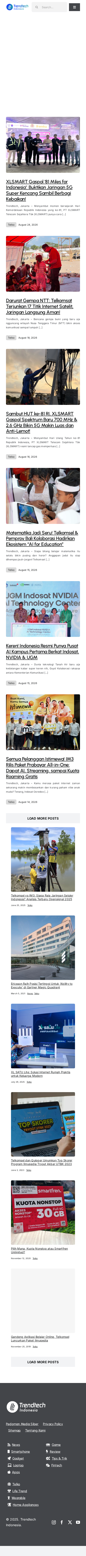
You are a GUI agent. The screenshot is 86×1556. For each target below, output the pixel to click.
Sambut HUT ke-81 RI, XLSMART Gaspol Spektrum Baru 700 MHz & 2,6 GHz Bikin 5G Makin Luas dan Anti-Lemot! (41, 422)
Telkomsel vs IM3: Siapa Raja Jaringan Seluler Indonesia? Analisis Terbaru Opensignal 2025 (42, 897)
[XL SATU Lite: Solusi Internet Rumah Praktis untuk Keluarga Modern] (43, 1006)
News (30, 993)
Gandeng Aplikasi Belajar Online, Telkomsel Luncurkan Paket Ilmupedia (40, 1338)
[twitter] (70, 1522)
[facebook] (62, 1522)
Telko (11, 224)
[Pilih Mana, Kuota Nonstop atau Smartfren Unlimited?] (43, 1183)
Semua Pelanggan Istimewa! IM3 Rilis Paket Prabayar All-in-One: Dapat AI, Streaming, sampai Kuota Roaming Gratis (42, 767)
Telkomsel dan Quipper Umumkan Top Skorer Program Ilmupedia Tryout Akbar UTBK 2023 (41, 1162)
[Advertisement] (43, 59)
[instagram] (54, 1522)
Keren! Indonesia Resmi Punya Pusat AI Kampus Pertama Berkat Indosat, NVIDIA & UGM (42, 651)
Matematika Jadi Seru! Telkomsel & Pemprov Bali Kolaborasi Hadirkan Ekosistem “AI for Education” (42, 538)
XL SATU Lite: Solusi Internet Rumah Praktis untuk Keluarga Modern (40, 1073)
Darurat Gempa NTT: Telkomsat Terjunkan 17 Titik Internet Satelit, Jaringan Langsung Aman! (39, 306)
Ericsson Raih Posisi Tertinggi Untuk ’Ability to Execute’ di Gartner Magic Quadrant (42, 985)
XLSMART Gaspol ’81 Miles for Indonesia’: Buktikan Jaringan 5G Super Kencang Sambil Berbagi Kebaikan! (39, 190)
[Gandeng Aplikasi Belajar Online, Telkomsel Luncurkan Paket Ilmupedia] (43, 1301)
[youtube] (78, 1522)
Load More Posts (43, 818)
